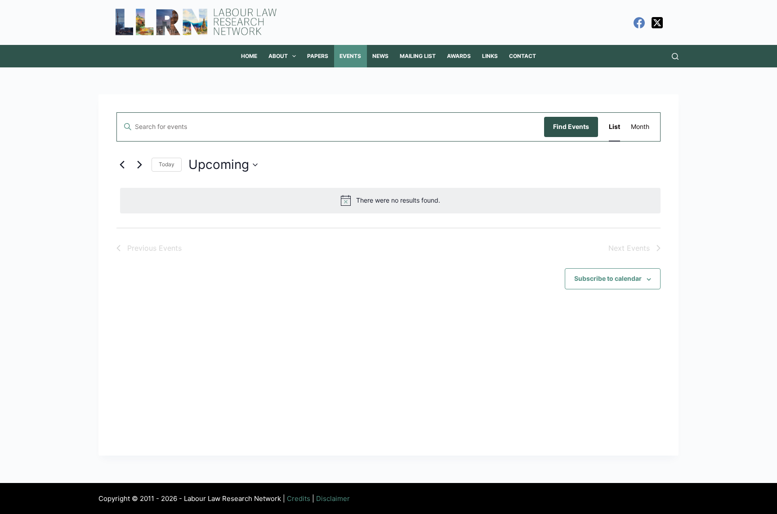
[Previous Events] (121, 165)
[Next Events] (139, 165)
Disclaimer (333, 498)
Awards (459, 56)
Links (490, 56)
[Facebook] (639, 22)
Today (166, 164)
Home (249, 56)
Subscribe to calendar (608, 278)
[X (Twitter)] (657, 22)
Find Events (571, 126)
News (380, 56)
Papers (317, 56)
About (278, 56)
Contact (522, 56)
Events (350, 56)
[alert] (390, 200)
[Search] (675, 56)
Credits (298, 498)
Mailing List (418, 56)
